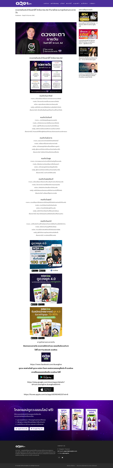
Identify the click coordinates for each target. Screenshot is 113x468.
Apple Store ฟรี (22, 429)
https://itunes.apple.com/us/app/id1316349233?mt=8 (46, 394)
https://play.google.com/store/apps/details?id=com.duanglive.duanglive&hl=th (46, 383)
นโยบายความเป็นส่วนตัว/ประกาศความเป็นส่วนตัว (87, 465)
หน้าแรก (47, 3)
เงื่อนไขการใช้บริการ (71, 465)
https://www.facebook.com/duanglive (46, 364)
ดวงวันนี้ (69, 3)
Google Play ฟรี (38, 429)
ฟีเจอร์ (62, 3)
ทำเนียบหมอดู (55, 3)
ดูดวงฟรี (77, 3)
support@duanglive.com (70, 451)
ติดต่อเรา (93, 3)
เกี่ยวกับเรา (85, 3)
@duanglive (65, 453)
